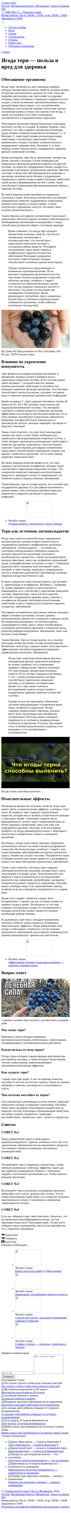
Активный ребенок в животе (18, 1398)
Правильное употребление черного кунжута (41, 1294)
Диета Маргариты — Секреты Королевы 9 (33, 1444)
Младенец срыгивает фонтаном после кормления (30, 1404)
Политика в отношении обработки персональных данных (35, 1506)
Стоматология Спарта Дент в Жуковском (28, 1491)
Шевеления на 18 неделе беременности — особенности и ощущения (33, 1471)
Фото (11, 30)
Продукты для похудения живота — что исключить (38, 1460)
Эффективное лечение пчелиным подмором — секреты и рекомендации (36, 964)
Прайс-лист (15, 42)
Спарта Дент (8, 2)
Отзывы (13, 39)
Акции (12, 33)
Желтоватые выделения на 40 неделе (23, 1392)
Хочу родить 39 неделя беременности (23, 1423)
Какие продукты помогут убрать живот (38, 1271)
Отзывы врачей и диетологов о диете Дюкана (35, 523)
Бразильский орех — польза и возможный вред (36, 1451)
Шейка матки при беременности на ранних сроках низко (34, 1432)
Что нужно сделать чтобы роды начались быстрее (30, 1386)
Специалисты (16, 36)
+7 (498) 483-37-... (21, 12)
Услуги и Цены (17, 27)
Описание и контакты (21, 46)
